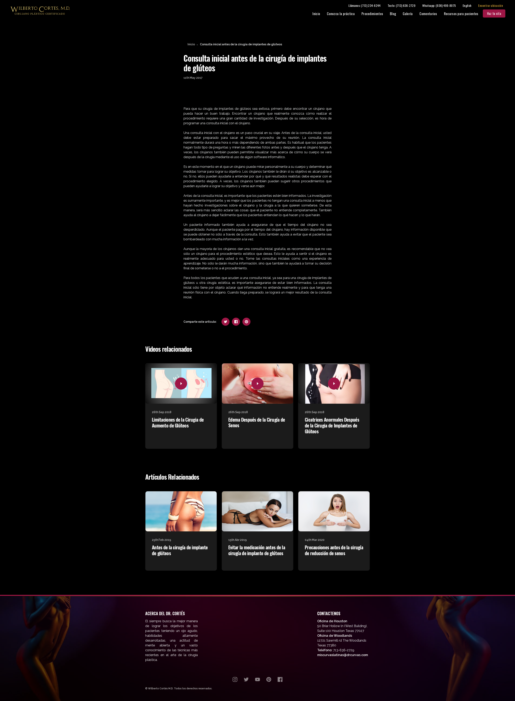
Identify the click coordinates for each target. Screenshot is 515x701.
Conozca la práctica (341, 13)
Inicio (316, 13)
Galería (408, 13)
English (467, 5)
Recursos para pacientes (461, 13)
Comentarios (428, 13)
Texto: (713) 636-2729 (401, 5)
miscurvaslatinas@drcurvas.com (342, 655)
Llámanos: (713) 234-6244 (364, 5)
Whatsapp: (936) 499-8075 (439, 5)
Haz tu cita (494, 13)
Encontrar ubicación (490, 5)
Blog (393, 13)
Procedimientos (372, 13)
